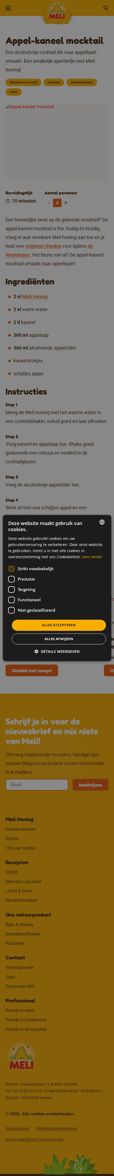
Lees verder (92, 556)
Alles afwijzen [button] (59, 638)
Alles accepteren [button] (59, 625)
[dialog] (57, 588)
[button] (57, 651)
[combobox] (101, 522)
